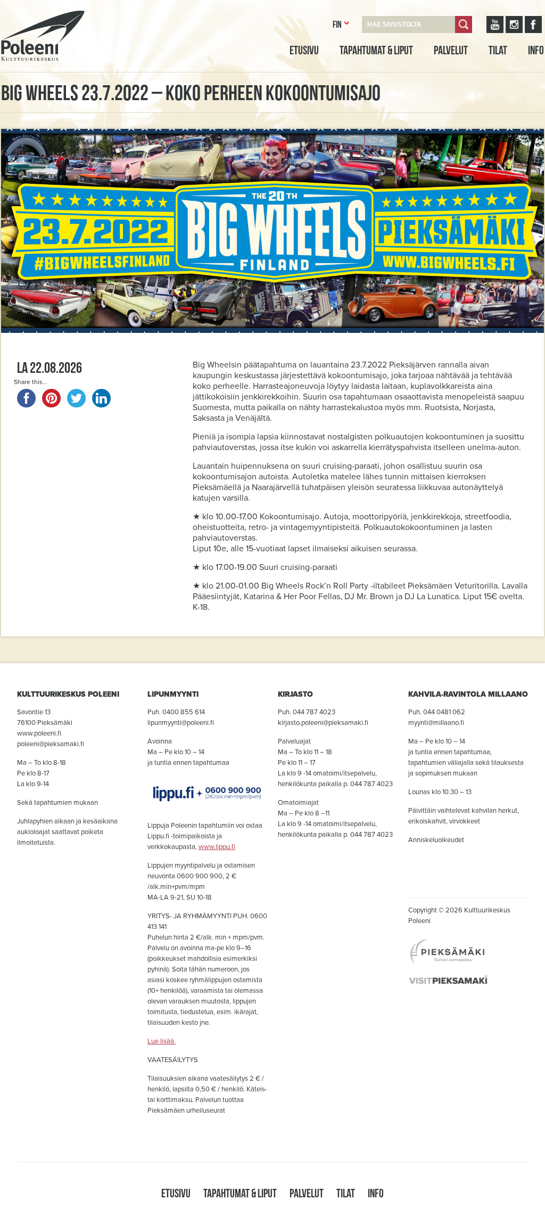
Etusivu (304, 50)
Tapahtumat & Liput (376, 50)
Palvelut (451, 50)
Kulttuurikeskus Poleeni (30, 73)
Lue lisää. (161, 1041)
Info (536, 50)
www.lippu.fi (217, 847)
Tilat (498, 50)
